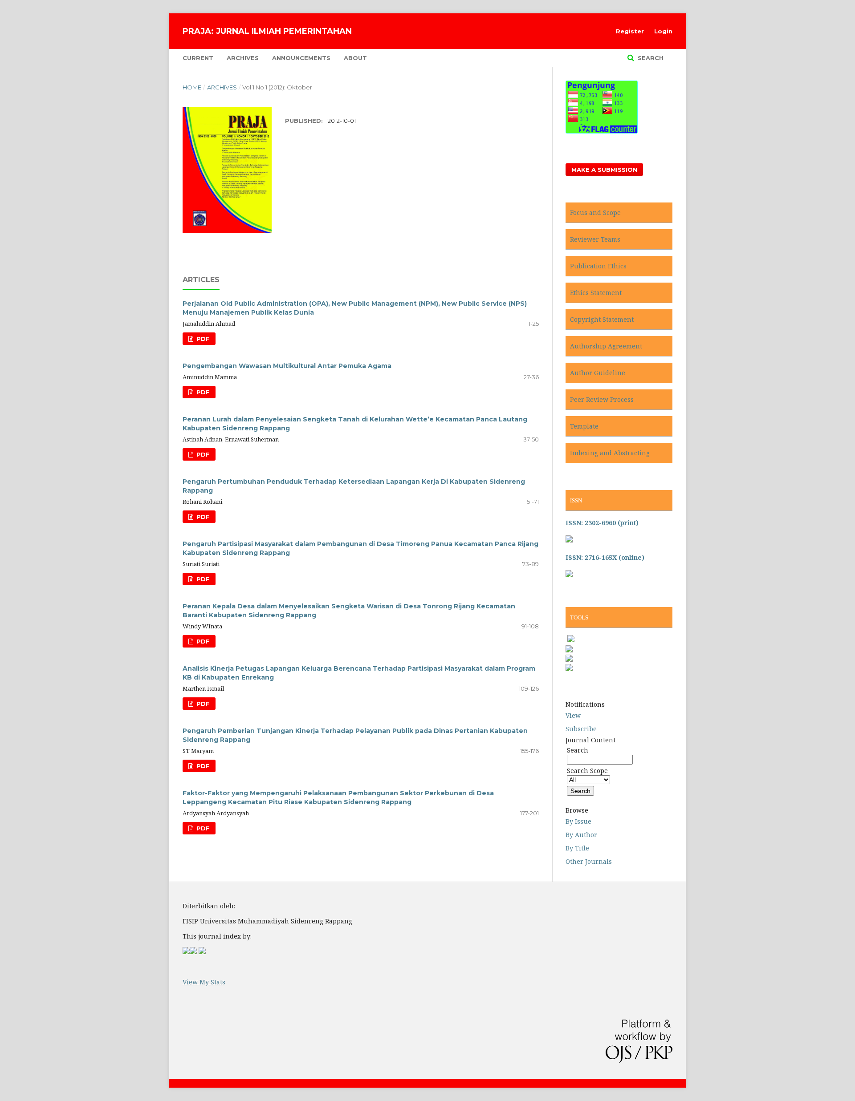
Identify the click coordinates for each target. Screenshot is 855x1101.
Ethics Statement (596, 292)
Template (584, 426)
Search (650, 57)
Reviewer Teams (595, 239)
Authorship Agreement (606, 346)
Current (198, 57)
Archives (243, 57)
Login (663, 31)
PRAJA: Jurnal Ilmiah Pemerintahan (267, 31)
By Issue (578, 821)
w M (198, 982)
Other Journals (589, 861)
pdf (202, 338)
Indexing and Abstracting (610, 453)
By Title (577, 848)
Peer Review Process (602, 399)
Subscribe (581, 729)
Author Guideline (597, 372)
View (573, 715)
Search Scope (587, 770)
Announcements (301, 57)
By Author (581, 834)
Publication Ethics (598, 266)
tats (219, 982)
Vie (187, 982)
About (355, 57)
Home (192, 87)
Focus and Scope (595, 212)
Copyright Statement (602, 319)
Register (630, 31)
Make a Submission (604, 169)
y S (209, 982)
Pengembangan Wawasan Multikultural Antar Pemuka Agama (287, 366)
